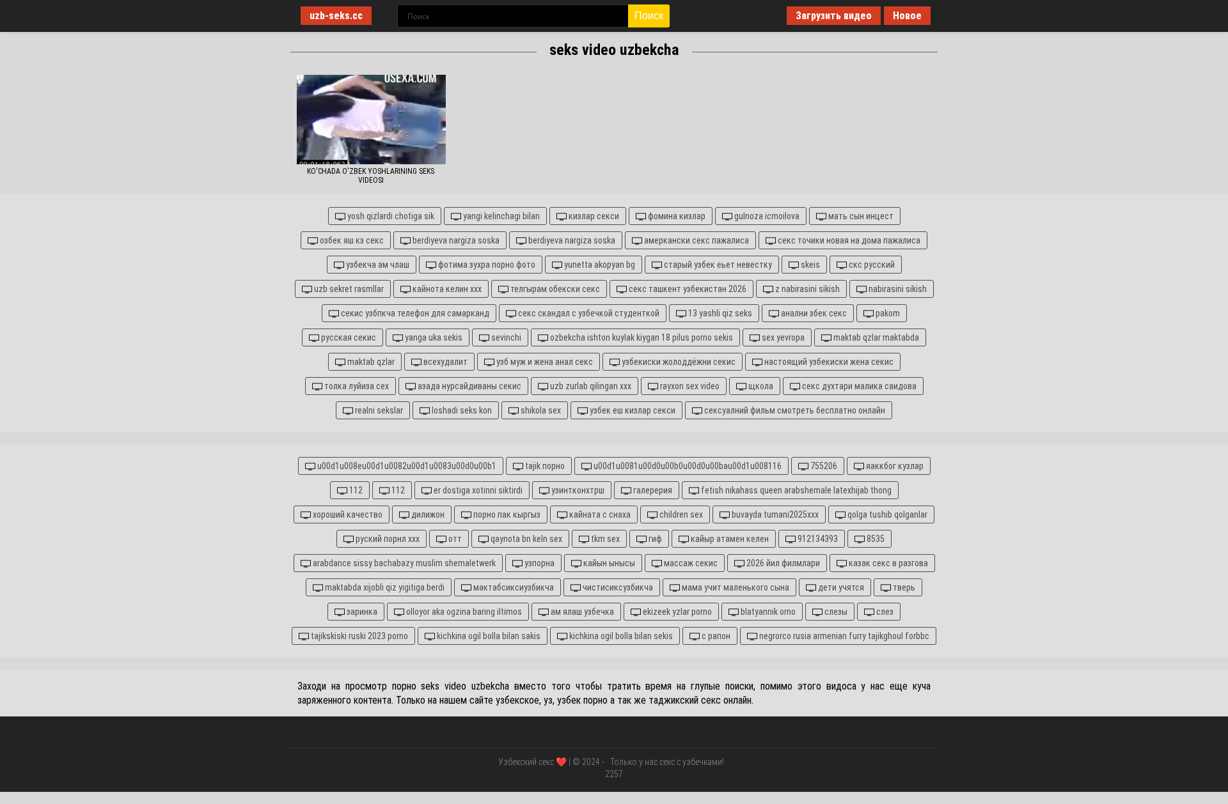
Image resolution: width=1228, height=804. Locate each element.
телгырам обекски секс (554, 289)
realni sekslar (378, 410)
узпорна (539, 563)
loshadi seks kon (461, 410)
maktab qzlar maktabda (875, 337)
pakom (887, 313)
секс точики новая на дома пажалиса (848, 240)
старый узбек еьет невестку (717, 264)
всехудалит (444, 362)
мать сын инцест (859, 216)
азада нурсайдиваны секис (468, 386)
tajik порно (544, 466)
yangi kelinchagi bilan (500, 216)
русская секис (347, 337)
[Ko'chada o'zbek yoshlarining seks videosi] (371, 119)
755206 (822, 466)
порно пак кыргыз (505, 514)
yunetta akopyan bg (598, 264)
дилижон (427, 514)
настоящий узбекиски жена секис (827, 362)
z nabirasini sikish (806, 289)
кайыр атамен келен (729, 539)
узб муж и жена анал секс (543, 362)
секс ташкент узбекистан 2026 (686, 289)
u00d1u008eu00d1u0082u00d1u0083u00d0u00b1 (405, 466)
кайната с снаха (599, 514)
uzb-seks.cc (336, 16)
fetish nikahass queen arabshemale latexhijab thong (795, 490)
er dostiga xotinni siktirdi (477, 490)
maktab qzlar (370, 362)
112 (355, 490)
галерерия (651, 490)
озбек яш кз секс (351, 240)
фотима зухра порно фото (485, 264)
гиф (654, 539)
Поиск (648, 15)
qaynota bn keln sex (525, 539)
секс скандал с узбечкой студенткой (587, 313)
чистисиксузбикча (617, 587)
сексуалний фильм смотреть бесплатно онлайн (793, 410)
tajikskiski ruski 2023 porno (358, 636)
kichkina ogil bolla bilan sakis (487, 636)
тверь (903, 587)
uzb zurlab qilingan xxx (589, 386)
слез (883, 612)
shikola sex (540, 410)
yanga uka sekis (432, 337)
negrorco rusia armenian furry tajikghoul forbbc (843, 636)
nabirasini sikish (897, 289)
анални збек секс (813, 313)
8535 (875, 539)
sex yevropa (782, 337)
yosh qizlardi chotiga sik (389, 216)
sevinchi (505, 337)
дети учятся (840, 587)
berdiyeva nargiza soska (455, 240)
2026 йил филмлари (782, 563)
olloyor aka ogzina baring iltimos (463, 612)
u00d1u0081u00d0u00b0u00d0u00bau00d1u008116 (687, 466)
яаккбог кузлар (894, 466)
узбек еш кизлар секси (631, 410)
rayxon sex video (689, 386)
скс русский (871, 264)
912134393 (817, 539)
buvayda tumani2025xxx (774, 514)
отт (454, 539)
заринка (361, 612)
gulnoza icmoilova (765, 216)
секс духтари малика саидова (858, 386)
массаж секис (690, 563)
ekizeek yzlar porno (676, 612)
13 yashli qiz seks (719, 313)
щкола (759, 386)
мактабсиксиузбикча (512, 587)
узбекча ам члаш (376, 264)
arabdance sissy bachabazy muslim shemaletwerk (403, 563)
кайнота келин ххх (446, 289)
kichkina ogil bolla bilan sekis (620, 636)
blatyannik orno (767, 612)
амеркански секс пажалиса (695, 240)
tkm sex (604, 539)
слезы (835, 612)
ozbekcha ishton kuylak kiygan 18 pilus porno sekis (640, 337)
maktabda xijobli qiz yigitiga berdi (384, 587)
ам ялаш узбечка (581, 612)
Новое (907, 16)
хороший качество (346, 514)
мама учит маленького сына (734, 587)
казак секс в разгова (887, 563)
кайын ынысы (608, 563)
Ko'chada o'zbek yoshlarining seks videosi (370, 176)
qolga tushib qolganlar (886, 514)
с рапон (715, 636)
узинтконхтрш (576, 490)
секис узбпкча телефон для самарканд (414, 313)
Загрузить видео (834, 16)
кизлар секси (593, 216)
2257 (614, 774)
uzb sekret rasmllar (348, 289)
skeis (809, 264)
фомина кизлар (675, 216)
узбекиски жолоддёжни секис (678, 362)
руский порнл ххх (387, 539)
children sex (680, 514)
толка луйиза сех (355, 386)
